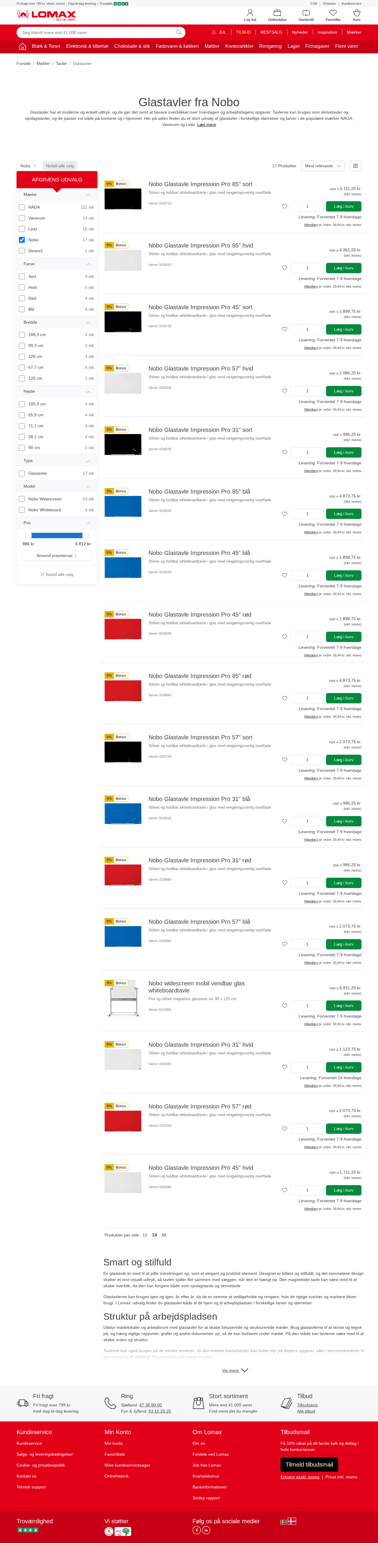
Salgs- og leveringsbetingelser (45, 1454)
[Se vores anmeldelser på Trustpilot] (28, 1530)
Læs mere (206, 124)
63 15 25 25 (160, 1411)
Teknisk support (31, 1487)
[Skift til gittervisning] (355, 166)
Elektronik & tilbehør (87, 46)
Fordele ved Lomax (211, 1454)
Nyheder (300, 32)
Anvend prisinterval (54, 555)
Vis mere (231, 1370)
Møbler (212, 46)
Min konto (114, 1443)
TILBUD (243, 32)
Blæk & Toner (46, 46)
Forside (24, 63)
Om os (199, 1443)
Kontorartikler (239, 46)
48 (164, 1235)
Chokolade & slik (132, 46)
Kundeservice (351, 3)
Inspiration (327, 32)
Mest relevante (319, 165)
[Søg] (179, 32)
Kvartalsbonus (206, 1476)
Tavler (61, 63)
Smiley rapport (206, 1498)
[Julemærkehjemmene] (109, 1531)
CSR (313, 3)
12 (145, 1235)
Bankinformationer (210, 1487)
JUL (222, 32)
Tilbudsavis (307, 1405)
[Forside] (22, 47)
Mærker (354, 32)
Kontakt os (26, 1476)
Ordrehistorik (117, 1476)
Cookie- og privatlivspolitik (41, 1465)
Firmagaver (317, 46)
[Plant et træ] (123, 1531)
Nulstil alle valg (60, 165)
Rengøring (270, 46)
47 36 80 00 (150, 1405)
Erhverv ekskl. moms (300, 1477)
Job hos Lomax (207, 1465)
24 (154, 1235)
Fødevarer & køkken (177, 46)
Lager (294, 46)
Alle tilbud (306, 1411)
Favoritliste (115, 1454)
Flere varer (346, 46)
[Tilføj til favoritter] (285, 206)
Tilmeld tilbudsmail (309, 1464)
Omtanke (329, 3)
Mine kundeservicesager (127, 1465)
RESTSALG (271, 32)
